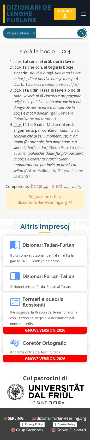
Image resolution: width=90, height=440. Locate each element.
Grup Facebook (29, 430)
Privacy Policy (34, 424)
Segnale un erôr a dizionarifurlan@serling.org (43, 199)
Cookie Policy (66, 424)
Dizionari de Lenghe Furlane (29, 13)
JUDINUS (64, 11)
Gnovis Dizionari (70, 430)
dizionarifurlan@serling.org (61, 418)
